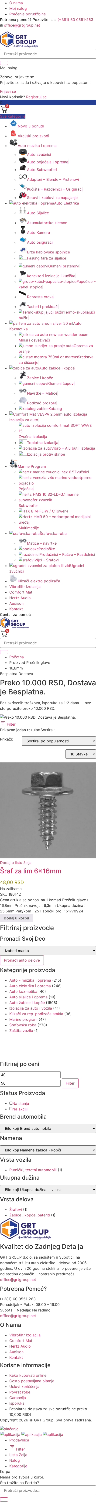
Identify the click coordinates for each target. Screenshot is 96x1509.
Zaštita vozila (21, 1030)
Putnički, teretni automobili (33, 1170)
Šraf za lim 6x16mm (31, 871)
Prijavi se (8, 91)
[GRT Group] (19, 46)
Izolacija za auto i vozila (30, 1008)
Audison (16, 603)
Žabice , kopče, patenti (29, 1215)
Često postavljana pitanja (31, 1381)
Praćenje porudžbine (27, 14)
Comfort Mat (20, 592)
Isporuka (16, 1403)
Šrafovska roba (22, 1025)
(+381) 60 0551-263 (75, 19)
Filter (11, 724)
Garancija (17, 1397)
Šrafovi (15, 1209)
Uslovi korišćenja (24, 1386)
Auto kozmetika (23, 991)
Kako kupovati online (27, 1375)
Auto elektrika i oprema (30, 985)
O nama (16, 2)
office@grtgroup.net (22, 25)
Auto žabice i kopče (27, 1002)
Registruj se (36, 97)
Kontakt (16, 609)
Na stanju (20, 1103)
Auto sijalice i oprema (28, 997)
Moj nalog (18, 8)
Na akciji (19, 1109)
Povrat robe (19, 1392)
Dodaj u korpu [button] (16, 918)
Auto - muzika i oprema (30, 980)
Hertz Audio (20, 597)
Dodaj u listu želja (15, 862)
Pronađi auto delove (22, 960)
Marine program (23, 1019)
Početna (16, 657)
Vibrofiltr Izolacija (25, 586)
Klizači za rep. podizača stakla (36, 1013)
